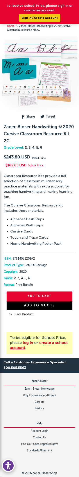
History (39, 408)
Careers (39, 402)
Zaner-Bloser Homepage (40, 389)
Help (39, 423)
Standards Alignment (39, 450)
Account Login (39, 431)
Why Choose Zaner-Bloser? (39, 395)
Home (10, 26)
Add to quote (39, 305)
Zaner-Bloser (40, 381)
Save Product (24, 314)
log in (28, 343)
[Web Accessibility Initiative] (8, 465)
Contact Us (39, 437)
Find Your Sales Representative (39, 444)
